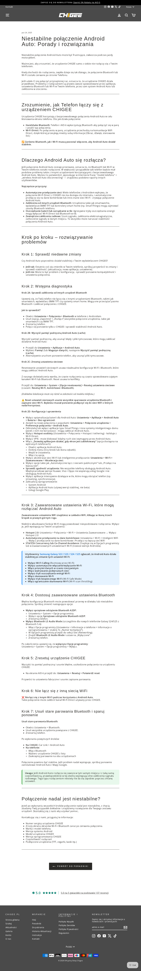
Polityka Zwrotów (67, 925)
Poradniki (36, 923)
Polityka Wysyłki (66, 921)
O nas (8, 939)
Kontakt (9, 7)
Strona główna (12, 919)
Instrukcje (37, 935)
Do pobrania (38, 927)
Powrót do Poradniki (72, 866)
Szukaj (9, 923)
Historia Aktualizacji (41, 931)
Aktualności (11, 927)
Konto (8, 935)
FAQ (34, 919)
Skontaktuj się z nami (44, 811)
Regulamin (64, 933)
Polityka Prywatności (68, 929)
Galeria (9, 931)
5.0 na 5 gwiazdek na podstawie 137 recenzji (85, 892)
